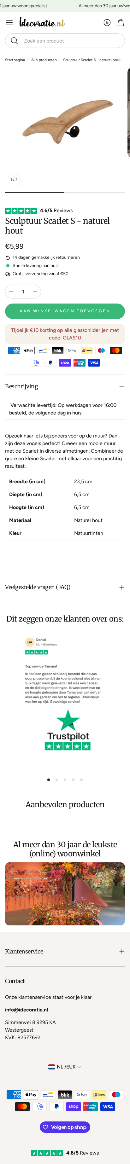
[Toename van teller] (35, 291)
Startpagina (15, 60)
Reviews (63, 210)
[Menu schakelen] (9, 22)
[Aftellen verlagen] (11, 291)
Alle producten (44, 60)
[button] (65, 41)
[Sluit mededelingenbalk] (123, 4)
